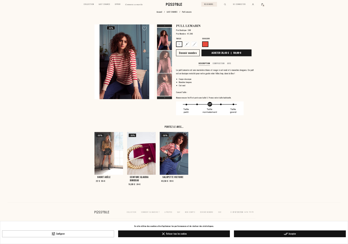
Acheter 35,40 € (226, 52)
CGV (219, 212)
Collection (89, 4)
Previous (164, 25)
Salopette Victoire (172, 177)
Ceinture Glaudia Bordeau (139, 178)
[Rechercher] (225, 4)
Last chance (104, 4)
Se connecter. (239, 4)
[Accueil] (174, 4)
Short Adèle (104, 177)
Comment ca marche (134, 4)
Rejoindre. (209, 4)
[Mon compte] (253, 4)
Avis (229, 63)
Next (164, 97)
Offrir (118, 4)
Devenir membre (206, 212)
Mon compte (190, 212)
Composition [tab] (219, 63)
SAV (178, 212)
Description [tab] (204, 63)
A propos (168, 212)
